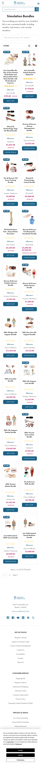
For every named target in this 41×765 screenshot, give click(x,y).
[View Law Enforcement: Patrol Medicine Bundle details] (29, 523)
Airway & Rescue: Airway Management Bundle (29, 127)
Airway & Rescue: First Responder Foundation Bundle (29, 231)
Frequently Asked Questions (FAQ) (20, 703)
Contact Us (20, 650)
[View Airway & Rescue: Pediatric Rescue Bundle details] (10, 271)
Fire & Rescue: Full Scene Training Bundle (10, 180)
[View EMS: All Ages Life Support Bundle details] (10, 322)
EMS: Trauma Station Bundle (10, 485)
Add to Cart (11, 101)
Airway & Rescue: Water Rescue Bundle (29, 285)
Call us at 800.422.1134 (20, 611)
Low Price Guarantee (20, 718)
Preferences (20, 760)
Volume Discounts (20, 726)
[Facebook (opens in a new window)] (13, 618)
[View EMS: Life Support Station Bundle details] (10, 420)
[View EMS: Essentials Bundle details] (10, 369)
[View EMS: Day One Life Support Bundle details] (29, 322)
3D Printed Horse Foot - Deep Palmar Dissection (10, 231)
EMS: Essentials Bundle (10, 380)
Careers (20, 658)
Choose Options (10, 152)
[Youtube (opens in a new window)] (18, 618)
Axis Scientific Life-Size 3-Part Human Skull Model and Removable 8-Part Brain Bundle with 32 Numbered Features (10, 76)
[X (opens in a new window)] (33, 618)
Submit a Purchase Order (20, 642)
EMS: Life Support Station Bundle (10, 431)
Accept (20, 750)
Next (14, 575)
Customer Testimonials (20, 695)
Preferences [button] (18, 744)
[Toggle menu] (3, 3)
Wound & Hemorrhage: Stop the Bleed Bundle (10, 129)
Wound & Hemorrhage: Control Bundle (29, 180)
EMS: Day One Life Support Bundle (29, 333)
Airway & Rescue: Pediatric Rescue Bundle (10, 283)
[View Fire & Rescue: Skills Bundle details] (29, 472)
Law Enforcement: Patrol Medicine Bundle (29, 535)
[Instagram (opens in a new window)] (8, 618)
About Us (20, 662)
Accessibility (20, 654)
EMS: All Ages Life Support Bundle (10, 333)
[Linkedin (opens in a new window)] (23, 618)
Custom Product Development (20, 646)
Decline (20, 755)
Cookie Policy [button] (10, 742)
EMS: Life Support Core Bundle (29, 382)
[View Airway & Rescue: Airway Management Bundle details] (29, 114)
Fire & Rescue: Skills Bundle (29, 483)
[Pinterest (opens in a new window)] (28, 618)
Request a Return (20, 682)
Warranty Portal (20, 691)
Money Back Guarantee (20, 722)
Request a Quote (20, 637)
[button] (36, 46)
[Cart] (38, 3)
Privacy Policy (20, 699)
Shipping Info (20, 678)
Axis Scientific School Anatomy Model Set (29, 72)
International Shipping (20, 687)
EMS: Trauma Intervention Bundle (29, 435)
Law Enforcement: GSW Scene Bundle (10, 537)
